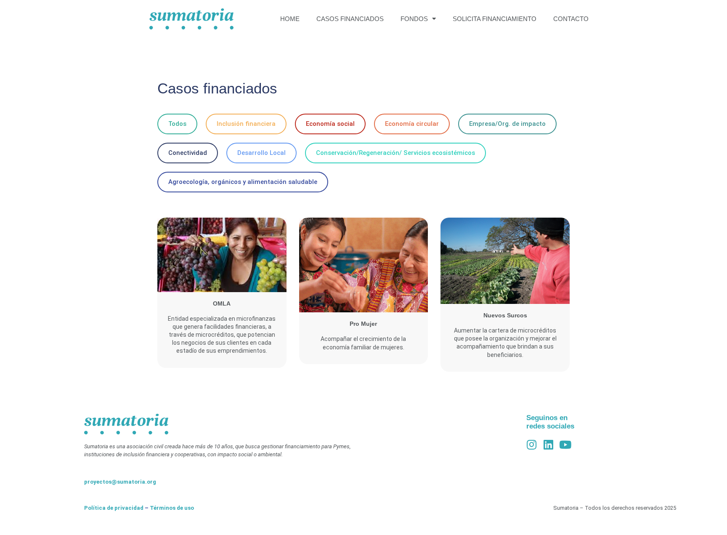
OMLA (222, 303)
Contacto (571, 18)
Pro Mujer (363, 323)
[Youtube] (565, 444)
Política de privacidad (113, 508)
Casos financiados (350, 18)
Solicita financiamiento (494, 18)
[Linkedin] (548, 444)
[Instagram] (531, 444)
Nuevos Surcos (505, 315)
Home (290, 18)
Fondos (414, 18)
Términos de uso (172, 508)
